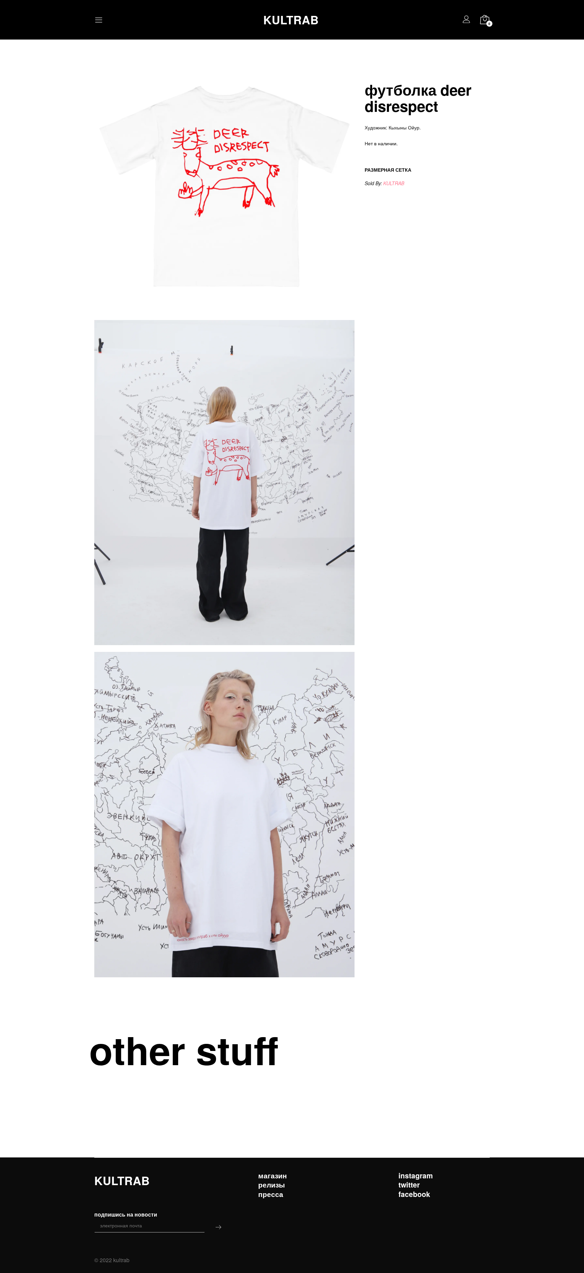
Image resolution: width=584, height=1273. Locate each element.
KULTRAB (291, 19)
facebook (414, 1194)
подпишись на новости (125, 1214)
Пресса (270, 1194)
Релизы (271, 1184)
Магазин (272, 1175)
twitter (409, 1184)
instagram (415, 1175)
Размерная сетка (388, 169)
